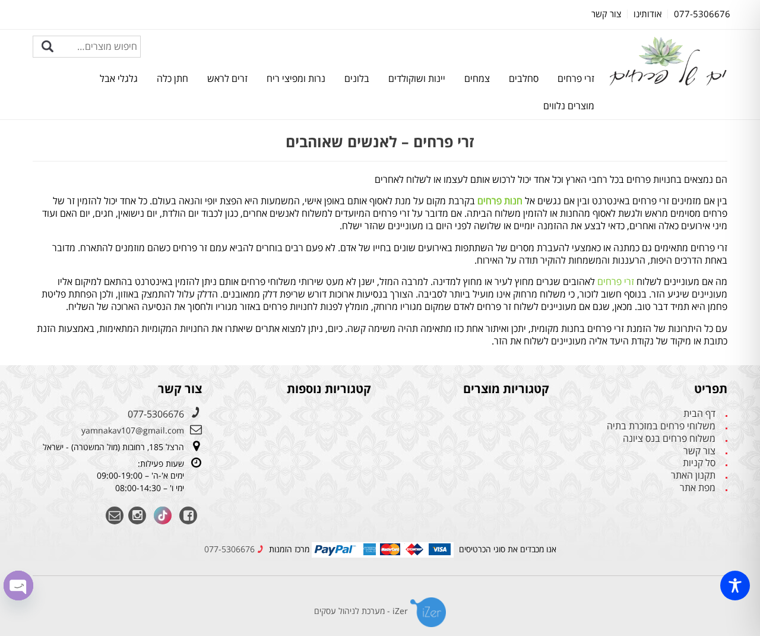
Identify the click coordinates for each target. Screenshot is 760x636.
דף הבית (699, 413)
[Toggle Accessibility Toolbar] (735, 585)
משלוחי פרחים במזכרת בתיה (661, 426)
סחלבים (524, 78)
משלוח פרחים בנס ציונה (669, 438)
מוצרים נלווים (568, 105)
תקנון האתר (693, 475)
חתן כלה (172, 78)
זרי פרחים (576, 78)
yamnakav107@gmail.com (132, 430)
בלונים (356, 78)
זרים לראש (227, 78)
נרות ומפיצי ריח (296, 78)
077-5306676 (156, 413)
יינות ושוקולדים (416, 78)
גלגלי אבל (119, 78)
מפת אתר (697, 488)
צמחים (477, 78)
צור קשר (699, 451)
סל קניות (699, 463)
